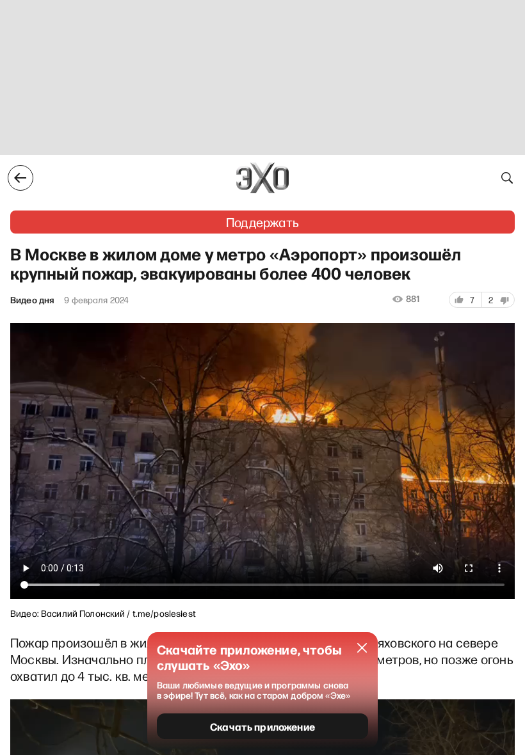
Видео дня (32, 300)
